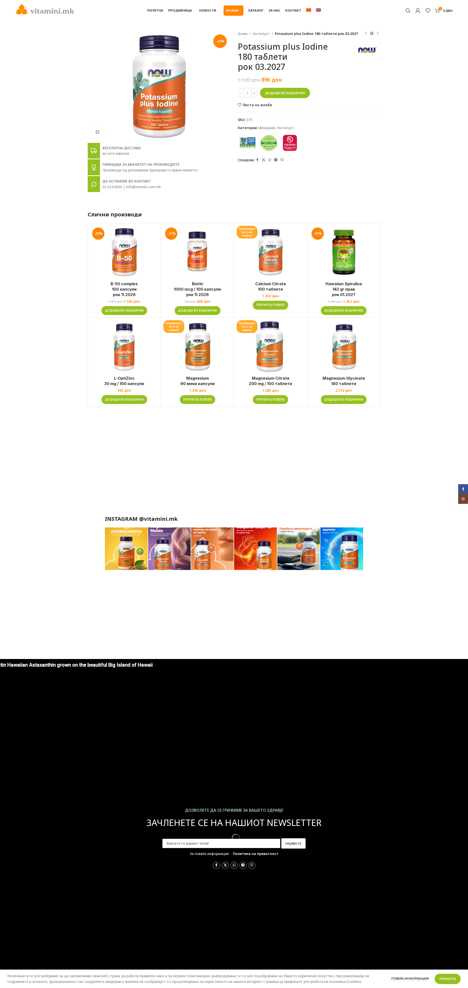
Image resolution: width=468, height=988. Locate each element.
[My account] (418, 10)
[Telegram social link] (276, 160)
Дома (242, 33)
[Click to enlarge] (97, 132)
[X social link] (263, 160)
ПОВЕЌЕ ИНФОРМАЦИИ (410, 978)
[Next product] (378, 34)
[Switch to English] (318, 10)
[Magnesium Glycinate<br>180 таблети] (344, 346)
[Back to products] (372, 34)
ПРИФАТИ (448, 978)
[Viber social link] (282, 160)
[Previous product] (366, 34)
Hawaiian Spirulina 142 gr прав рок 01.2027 (344, 289)
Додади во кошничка (285, 93)
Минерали (266, 127)
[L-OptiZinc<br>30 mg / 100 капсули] (124, 346)
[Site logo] (44, 8)
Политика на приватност (256, 853)
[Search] (408, 10)
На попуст (261, 33)
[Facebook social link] (257, 160)
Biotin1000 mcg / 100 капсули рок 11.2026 (197, 289)
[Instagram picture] (126, 548)
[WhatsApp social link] (270, 160)
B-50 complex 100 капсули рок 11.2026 (124, 289)
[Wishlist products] (428, 10)
